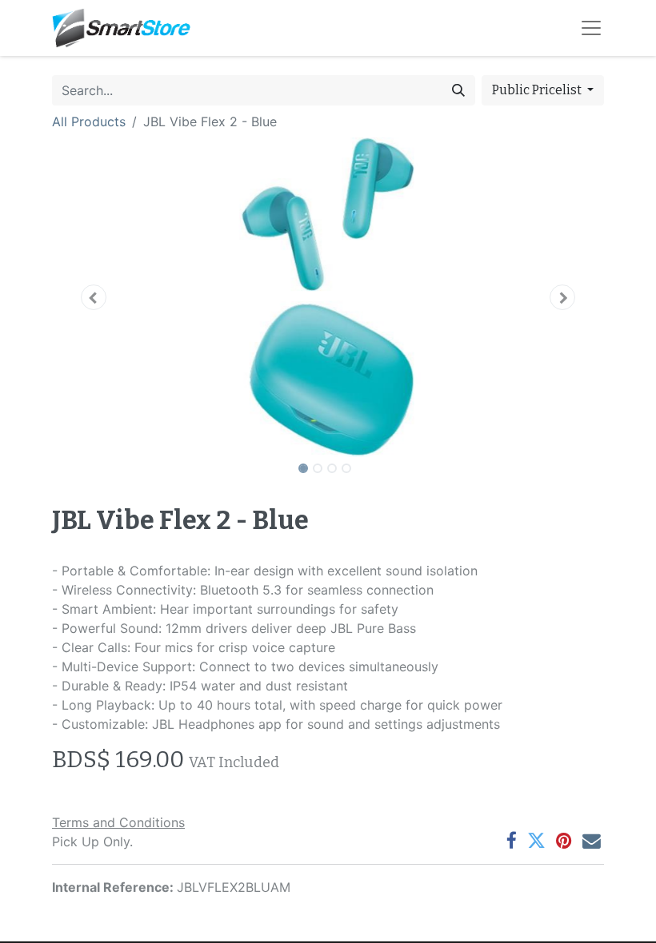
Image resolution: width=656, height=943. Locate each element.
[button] (93, 297)
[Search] (458, 90)
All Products (89, 121)
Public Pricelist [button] (538, 89)
